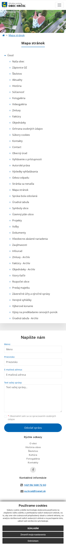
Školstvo (17, 73)
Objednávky (19, 122)
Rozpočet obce (20, 281)
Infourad (17, 251)
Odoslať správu (33, 427)
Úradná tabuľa (20, 202)
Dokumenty (19, 232)
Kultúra (33, 455)
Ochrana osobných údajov (27, 128)
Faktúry (16, 116)
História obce (33, 447)
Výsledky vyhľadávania (25, 171)
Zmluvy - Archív (21, 257)
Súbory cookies (21, 135)
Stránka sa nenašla (23, 183)
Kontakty (17, 141)
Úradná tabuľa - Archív (25, 318)
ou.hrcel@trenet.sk (35, 491)
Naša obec (18, 61)
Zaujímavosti (19, 245)
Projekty (17, 220)
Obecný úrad (19, 153)
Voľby (15, 226)
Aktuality (17, 79)
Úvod (10, 55)
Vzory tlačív (18, 275)
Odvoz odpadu (20, 177)
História (16, 86)
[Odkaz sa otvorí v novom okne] (33, 470)
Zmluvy (16, 110)
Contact (16, 147)
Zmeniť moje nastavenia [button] (33, 534)
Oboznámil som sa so (32, 418)
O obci (33, 443)
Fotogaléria (18, 98)
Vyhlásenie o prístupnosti (27, 159)
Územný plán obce (23, 214)
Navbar (7, 5)
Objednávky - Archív (23, 269)
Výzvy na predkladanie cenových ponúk (34, 312)
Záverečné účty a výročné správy (31, 294)
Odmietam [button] (33, 540)
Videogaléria (19, 104)
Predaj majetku (21, 287)
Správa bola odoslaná (24, 196)
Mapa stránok (17, 35)
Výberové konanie (22, 306)
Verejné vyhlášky (21, 300)
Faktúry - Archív (21, 263)
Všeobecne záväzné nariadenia (30, 238)
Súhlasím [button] (33, 528)
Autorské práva (21, 165)
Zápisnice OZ (19, 67)
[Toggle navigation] (59, 5)
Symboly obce (20, 208)
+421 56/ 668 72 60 (35, 485)
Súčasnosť (18, 92)
